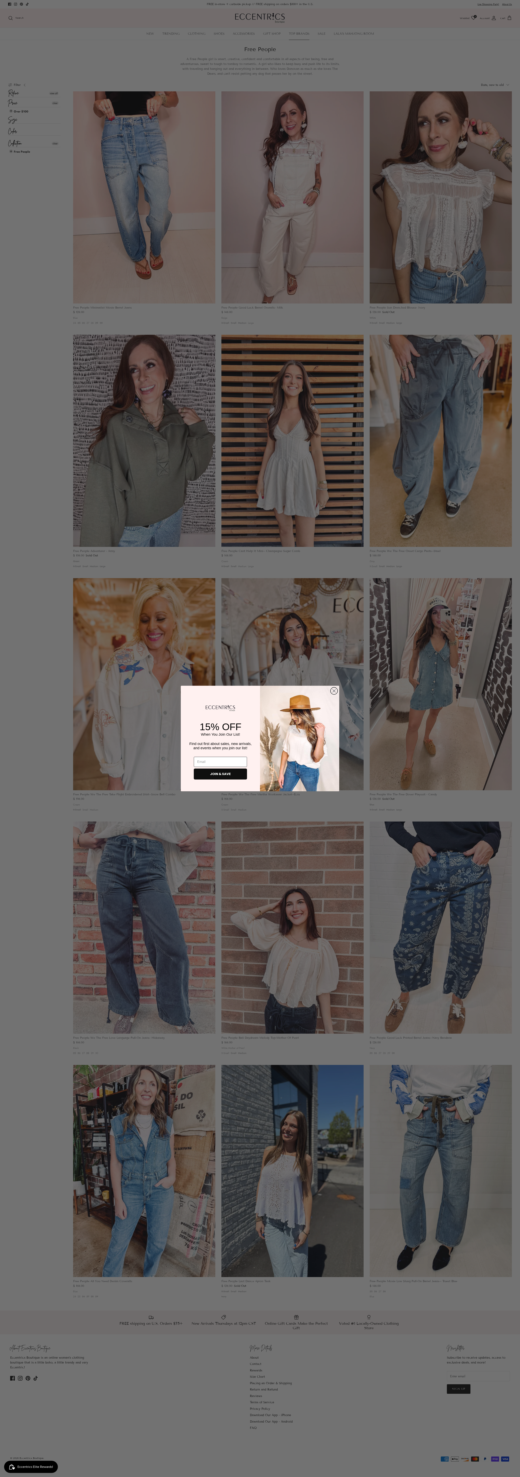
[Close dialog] (334, 690)
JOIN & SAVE (220, 774)
